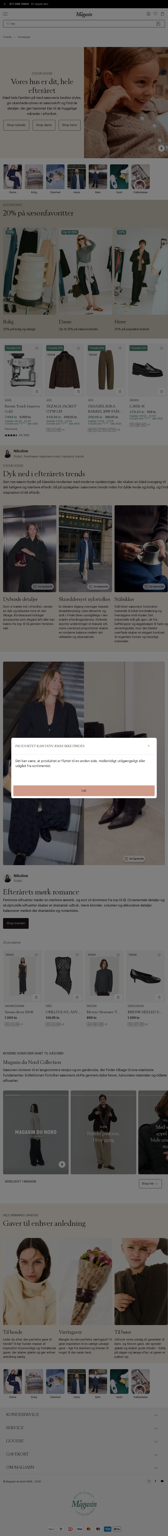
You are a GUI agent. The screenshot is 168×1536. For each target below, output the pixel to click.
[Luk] (148, 746)
